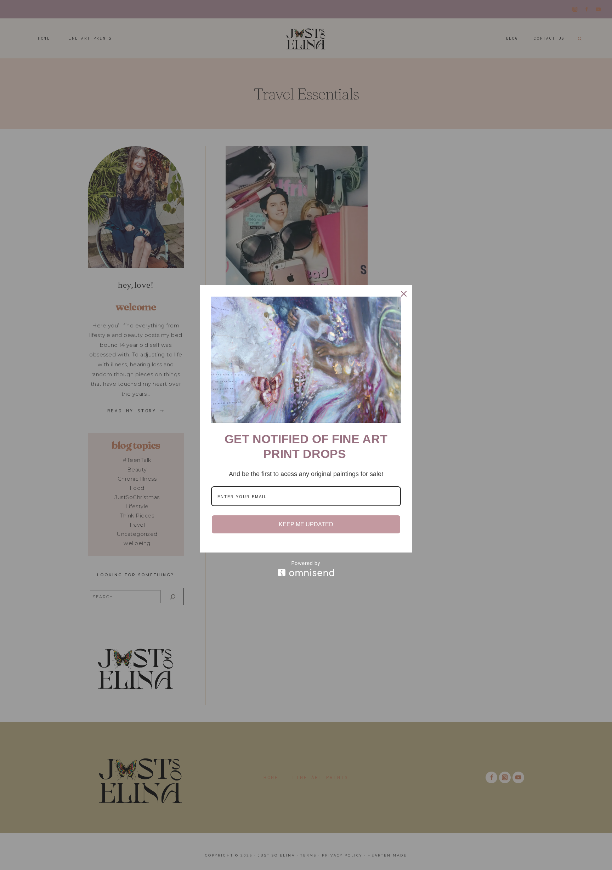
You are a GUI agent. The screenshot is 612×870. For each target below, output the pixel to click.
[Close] (403, 293)
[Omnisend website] (306, 569)
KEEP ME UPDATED (306, 524)
